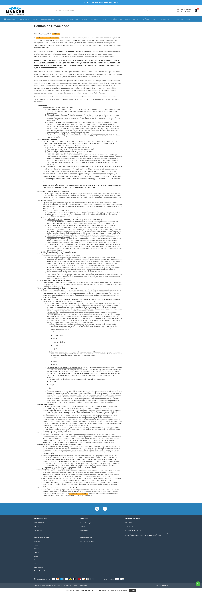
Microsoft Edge (58, 345)
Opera (55, 349)
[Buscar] (147, 10)
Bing (55, 365)
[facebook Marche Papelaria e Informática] (105, 509)
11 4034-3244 (129, 526)
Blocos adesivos (47, 19)
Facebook (56, 358)
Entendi (132, 590)
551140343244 (129, 523)
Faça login (187, 10)
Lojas (81, 534)
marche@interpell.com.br (133, 530)
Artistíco (113, 19)
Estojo (135, 19)
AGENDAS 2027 (24, 19)
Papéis (104, 19)
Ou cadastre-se (185, 11)
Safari (55, 339)
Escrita (60, 19)
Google (55, 361)
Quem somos (84, 530)
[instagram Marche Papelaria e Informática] (97, 509)
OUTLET (35, 19)
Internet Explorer (59, 342)
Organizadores (164, 19)
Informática (125, 19)
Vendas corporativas (86, 537)
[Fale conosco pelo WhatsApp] (198, 583)
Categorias (11, 19)
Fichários (145, 19)
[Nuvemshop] (161, 586)
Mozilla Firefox (58, 335)
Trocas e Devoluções (182, 19)
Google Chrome (59, 332)
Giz (154, 19)
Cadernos (94, 19)
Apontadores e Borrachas (77, 19)
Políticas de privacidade (87, 541)
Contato (82, 526)
